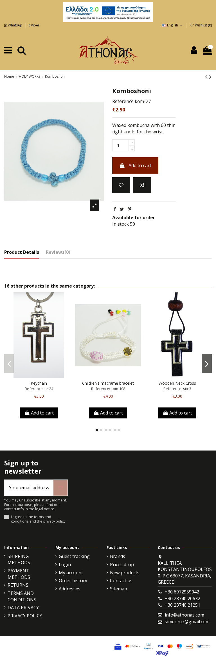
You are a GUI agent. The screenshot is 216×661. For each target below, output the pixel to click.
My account (71, 573)
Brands (117, 556)
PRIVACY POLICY (25, 616)
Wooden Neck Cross (177, 383)
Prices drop (122, 564)
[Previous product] (207, 76)
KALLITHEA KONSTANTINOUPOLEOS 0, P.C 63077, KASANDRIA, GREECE (185, 572)
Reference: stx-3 (177, 388)
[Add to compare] (142, 185)
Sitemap (118, 589)
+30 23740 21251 (182, 605)
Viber (34, 25)
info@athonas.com (184, 615)
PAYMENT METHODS (19, 574)
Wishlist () (203, 25)
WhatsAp (15, 25)
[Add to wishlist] (121, 185)
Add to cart (140, 165)
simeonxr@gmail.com (187, 622)
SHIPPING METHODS (19, 559)
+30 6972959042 (182, 592)
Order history (73, 580)
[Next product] (210, 76)
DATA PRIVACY (23, 607)
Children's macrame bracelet (108, 383)
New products (125, 573)
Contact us (121, 580)
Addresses (69, 589)
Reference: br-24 (39, 388)
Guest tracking (74, 556)
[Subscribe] (60, 488)
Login (65, 564)
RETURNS (18, 585)
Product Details (21, 252)
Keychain (39, 383)
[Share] (115, 209)
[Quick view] (47, 375)
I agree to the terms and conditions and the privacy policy (38, 519)
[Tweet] (122, 209)
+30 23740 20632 (182, 598)
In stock (120, 224)
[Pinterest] (129, 209)
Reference (123, 101)
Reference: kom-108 (108, 388)
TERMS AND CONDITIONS (22, 596)
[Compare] (38, 375)
